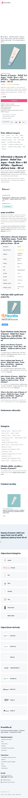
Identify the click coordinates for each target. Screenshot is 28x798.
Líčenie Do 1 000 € (6, 431)
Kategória (9, 794)
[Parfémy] (5, 591)
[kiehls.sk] (6, 700)
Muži (15, 140)
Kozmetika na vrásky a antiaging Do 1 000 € (11, 458)
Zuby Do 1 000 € (5, 440)
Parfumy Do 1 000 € (16, 431)
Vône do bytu (8, 137)
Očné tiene (4, 149)
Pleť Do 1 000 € (5, 433)
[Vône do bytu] (5, 607)
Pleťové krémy (4, 768)
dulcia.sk (12, 657)
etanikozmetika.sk (14, 667)
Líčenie (3, 135)
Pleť (12, 135)
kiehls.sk (12, 700)
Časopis (13, 794)
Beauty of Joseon (7, 107)
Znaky (6, 794)
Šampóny (4, 142)
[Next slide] (26, 489)
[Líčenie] (5, 560)
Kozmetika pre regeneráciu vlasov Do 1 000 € (11, 454)
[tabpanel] (13, 56)
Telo (3, 137)
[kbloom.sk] (6, 689)
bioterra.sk (13, 646)
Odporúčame (18, 794)
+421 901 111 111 (7, 777)
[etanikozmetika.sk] (6, 668)
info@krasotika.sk (6, 780)
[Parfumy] (6, 568)
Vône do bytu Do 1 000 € (7, 438)
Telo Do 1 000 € (16, 435)
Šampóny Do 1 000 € (6, 447)
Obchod (2, 794)
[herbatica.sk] (6, 678)
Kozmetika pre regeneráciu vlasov (16, 144)
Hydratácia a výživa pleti (7, 140)
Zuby (22, 137)
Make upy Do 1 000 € (6, 456)
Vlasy (17, 135)
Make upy (4, 146)
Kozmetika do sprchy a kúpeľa (14, 142)
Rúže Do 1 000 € (5, 460)
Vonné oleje (4, 144)
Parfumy (8, 135)
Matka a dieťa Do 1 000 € (20, 438)
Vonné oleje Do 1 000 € (7, 451)
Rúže (24, 146)
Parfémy (21, 135)
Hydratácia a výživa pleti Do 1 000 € (9, 442)
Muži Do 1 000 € (5, 444)
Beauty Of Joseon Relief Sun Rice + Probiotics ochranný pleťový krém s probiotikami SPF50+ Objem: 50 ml (13, 511)
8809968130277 (7, 108)
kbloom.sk (7, 111)
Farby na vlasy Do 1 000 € (17, 444)
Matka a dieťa (16, 137)
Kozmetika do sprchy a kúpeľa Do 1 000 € (11, 449)
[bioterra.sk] (6, 646)
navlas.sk (12, 710)
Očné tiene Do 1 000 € (16, 460)
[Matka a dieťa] (5, 615)
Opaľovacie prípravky (5, 73)
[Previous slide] (23, 489)
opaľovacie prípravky (5, 229)
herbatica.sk (13, 678)
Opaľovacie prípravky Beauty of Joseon (15, 110)
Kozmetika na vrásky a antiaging (14, 146)
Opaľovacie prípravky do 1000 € (12, 105)
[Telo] (5, 599)
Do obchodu (14, 100)
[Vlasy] (5, 583)
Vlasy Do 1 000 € (15, 433)
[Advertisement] (14, 20)
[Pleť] (5, 575)
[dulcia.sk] (6, 657)
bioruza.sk (12, 635)
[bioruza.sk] (6, 635)
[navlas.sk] (6, 710)
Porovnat (5, 324)
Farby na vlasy (21, 140)
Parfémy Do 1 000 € (6, 435)
